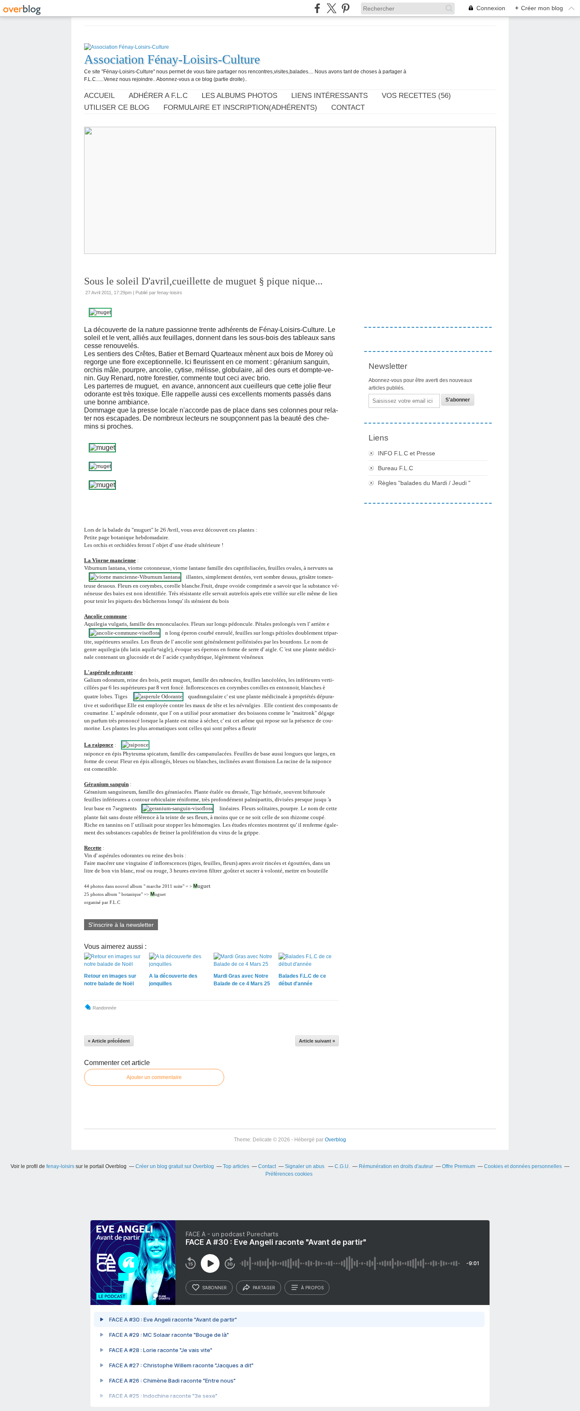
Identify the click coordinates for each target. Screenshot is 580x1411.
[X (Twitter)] (331, 8)
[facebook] (317, 8)
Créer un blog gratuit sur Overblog (174, 1166)
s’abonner (214, 1287)
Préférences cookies (289, 1174)
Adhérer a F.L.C (158, 96)
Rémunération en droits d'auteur (396, 1166)
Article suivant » (317, 1040)
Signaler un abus (305, 1166)
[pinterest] (345, 8)
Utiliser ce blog (116, 107)
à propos (312, 1287)
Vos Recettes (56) (416, 96)
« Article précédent (109, 1040)
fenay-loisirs (60, 1166)
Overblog (335, 1140)
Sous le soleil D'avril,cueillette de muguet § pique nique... (203, 281)
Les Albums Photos (239, 96)
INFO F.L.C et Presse (406, 453)
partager (264, 1287)
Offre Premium (458, 1166)
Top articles (236, 1166)
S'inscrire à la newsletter (121, 924)
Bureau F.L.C (395, 468)
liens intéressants (329, 96)
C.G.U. (342, 1166)
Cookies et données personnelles (523, 1166)
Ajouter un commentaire (154, 1077)
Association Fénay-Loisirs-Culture (172, 59)
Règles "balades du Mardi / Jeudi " (424, 483)
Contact (348, 107)
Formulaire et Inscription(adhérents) (240, 107)
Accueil (99, 96)
